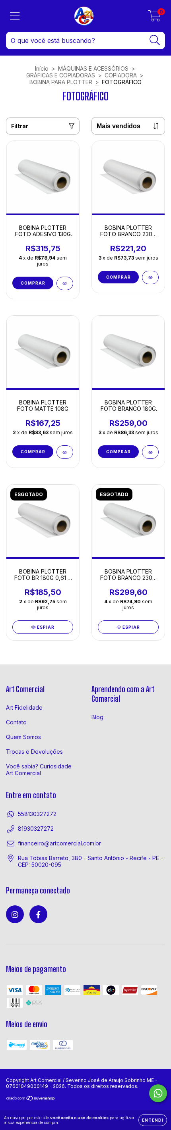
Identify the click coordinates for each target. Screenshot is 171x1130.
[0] (154, 18)
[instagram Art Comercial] (15, 914)
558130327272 (37, 813)
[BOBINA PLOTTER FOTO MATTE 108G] (64, 452)
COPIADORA (121, 75)
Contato (16, 722)
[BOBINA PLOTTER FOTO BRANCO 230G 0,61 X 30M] (150, 277)
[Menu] (15, 15)
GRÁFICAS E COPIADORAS (60, 75)
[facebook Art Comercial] (38, 914)
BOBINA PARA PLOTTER (60, 82)
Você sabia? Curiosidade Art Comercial (39, 769)
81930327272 (36, 828)
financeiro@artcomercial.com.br (59, 843)
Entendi (152, 1120)
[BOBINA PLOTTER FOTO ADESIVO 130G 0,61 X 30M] (64, 283)
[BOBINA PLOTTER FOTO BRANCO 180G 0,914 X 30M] (150, 452)
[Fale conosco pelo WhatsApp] (158, 1093)
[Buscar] (155, 40)
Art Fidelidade (24, 707)
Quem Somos (23, 736)
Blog (97, 717)
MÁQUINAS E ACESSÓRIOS (93, 68)
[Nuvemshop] (31, 1099)
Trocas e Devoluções (34, 751)
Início (42, 68)
